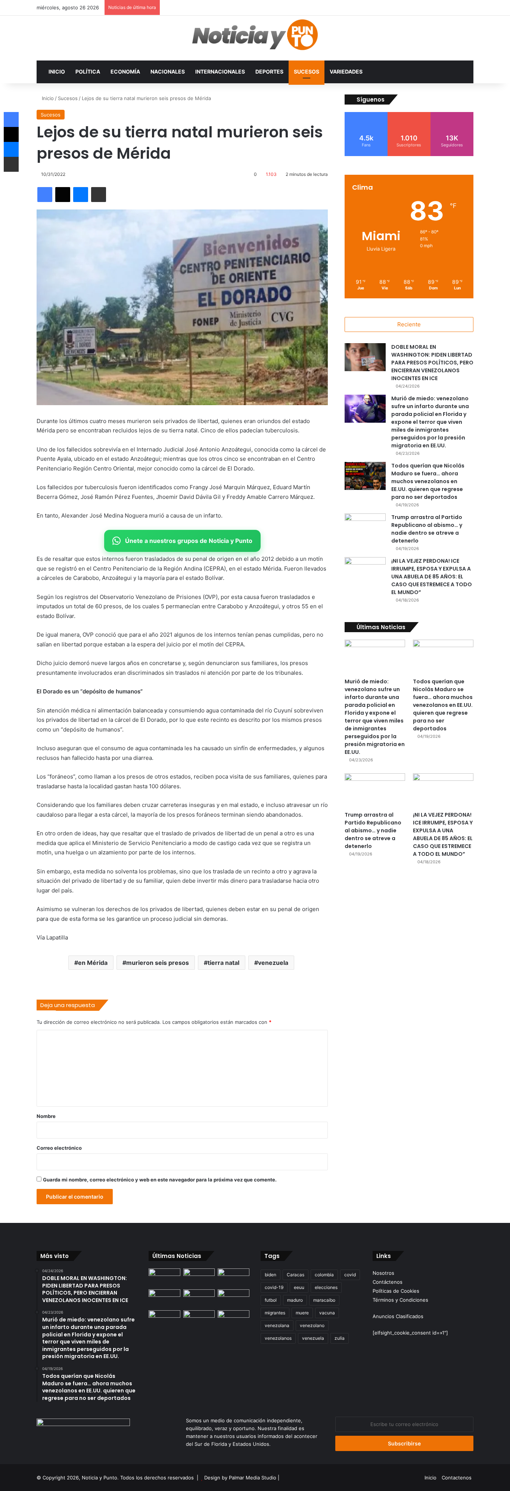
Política (87, 71)
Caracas (295, 1274)
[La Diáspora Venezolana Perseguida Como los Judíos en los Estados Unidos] (164, 1319)
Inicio (57, 71)
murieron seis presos (157, 962)
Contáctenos (387, 1282)
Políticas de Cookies (396, 1291)
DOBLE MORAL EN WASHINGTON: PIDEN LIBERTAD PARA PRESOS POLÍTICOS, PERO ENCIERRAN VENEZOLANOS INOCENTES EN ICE (432, 362)
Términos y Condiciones (400, 1300)
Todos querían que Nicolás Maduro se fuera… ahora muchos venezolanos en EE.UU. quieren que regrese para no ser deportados (427, 481)
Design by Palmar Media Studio (240, 1478)
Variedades (346, 71)
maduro (295, 1300)
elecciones (326, 1287)
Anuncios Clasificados (398, 1316)
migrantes (275, 1313)
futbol (271, 1300)
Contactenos (457, 1478)
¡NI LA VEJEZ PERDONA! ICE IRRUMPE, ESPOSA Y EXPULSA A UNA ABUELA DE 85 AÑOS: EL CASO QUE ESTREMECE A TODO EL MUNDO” (431, 576)
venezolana (277, 1325)
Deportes (269, 71)
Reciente (409, 324)
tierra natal (223, 962)
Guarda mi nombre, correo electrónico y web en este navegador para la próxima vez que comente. (160, 1180)
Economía (125, 71)
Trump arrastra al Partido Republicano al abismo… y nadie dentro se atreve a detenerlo (426, 528)
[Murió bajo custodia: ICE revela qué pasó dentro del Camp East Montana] (233, 1298)
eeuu (299, 1287)
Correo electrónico (59, 1148)
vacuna (327, 1313)
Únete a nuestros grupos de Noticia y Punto (188, 540)
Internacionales (220, 71)
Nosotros (383, 1273)
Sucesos (306, 71)
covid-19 (274, 1287)
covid (350, 1274)
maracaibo (324, 1300)
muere (302, 1313)
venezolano (312, 1325)
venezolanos (278, 1338)
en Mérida (93, 962)
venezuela (273, 962)
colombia (324, 1274)
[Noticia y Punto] (255, 38)
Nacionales (167, 71)
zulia (340, 1338)
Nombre (46, 1116)
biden (270, 1274)
